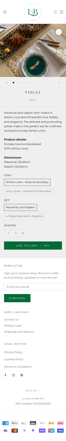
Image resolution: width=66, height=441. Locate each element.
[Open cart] (61, 12)
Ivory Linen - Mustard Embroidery (28, 191)
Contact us (11, 319)
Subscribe (17, 298)
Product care (12, 325)
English (31, 390)
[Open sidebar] (4, 12)
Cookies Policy (13, 359)
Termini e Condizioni (17, 366)
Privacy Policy (13, 352)
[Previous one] (7, 82)
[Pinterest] (21, 375)
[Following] (58, 82)
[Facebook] (5, 375)
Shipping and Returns (19, 331)
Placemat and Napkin (20, 207)
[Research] (55, 11)
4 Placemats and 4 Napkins (24, 216)
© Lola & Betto (33, 398)
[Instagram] (13, 375)
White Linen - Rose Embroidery (27, 182)
